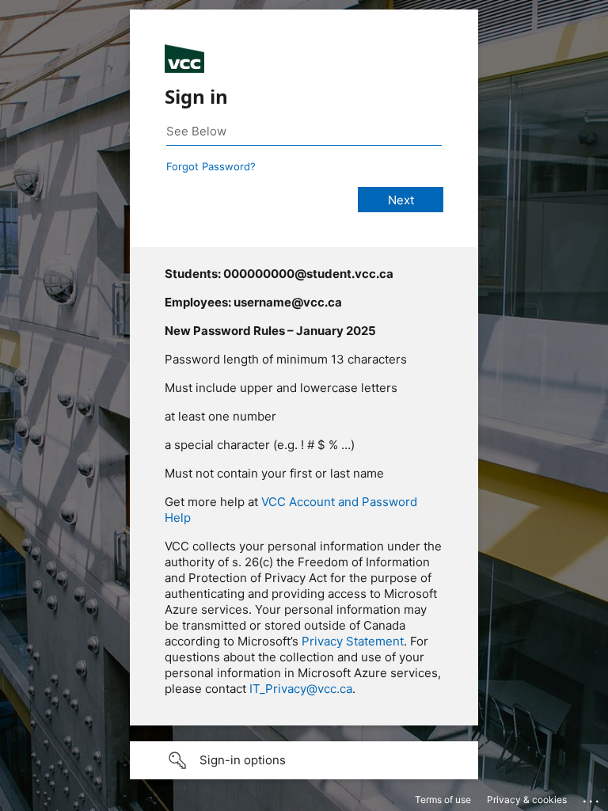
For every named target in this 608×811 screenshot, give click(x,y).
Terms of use (443, 799)
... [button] (592, 797)
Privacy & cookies (527, 799)
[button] (304, 760)
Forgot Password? (211, 166)
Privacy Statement (353, 641)
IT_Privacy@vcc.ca (300, 688)
